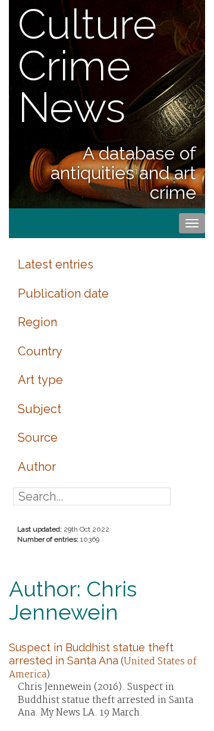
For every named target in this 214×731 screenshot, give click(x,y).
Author (37, 467)
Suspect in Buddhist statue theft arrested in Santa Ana (91, 654)
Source (38, 437)
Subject (39, 409)
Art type (40, 380)
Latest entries (55, 264)
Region (37, 322)
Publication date (63, 293)
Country (40, 351)
